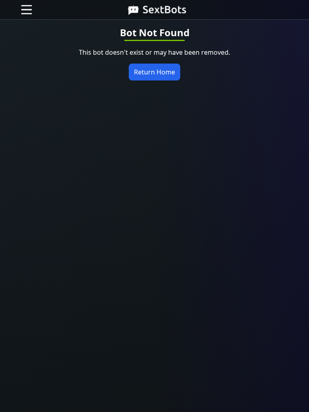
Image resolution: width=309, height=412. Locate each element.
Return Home (154, 72)
